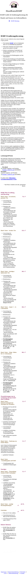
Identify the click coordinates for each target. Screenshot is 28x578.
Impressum (3, 572)
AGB (5, 573)
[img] (14, 4)
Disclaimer (23, 572)
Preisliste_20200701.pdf (8, 170)
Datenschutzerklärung (13, 572)
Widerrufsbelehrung (13, 573)
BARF (11, 43)
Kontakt (22, 573)
